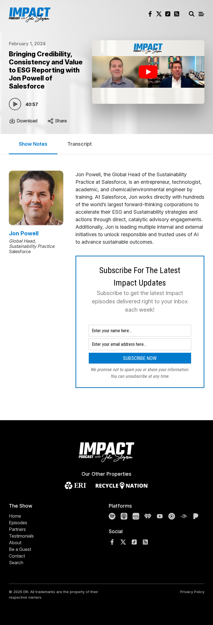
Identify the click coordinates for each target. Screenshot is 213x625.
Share (60, 121)
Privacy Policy (192, 591)
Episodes (18, 522)
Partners (17, 529)
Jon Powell (24, 233)
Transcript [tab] (79, 144)
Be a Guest (20, 549)
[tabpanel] (139, 279)
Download (26, 121)
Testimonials (21, 536)
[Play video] (148, 72)
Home (15, 516)
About (15, 542)
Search (16, 562)
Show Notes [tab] (33, 144)
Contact (17, 556)
